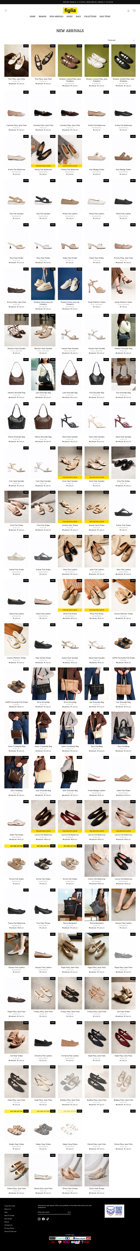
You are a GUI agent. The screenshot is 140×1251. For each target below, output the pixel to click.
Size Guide (8, 1219)
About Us (7, 1209)
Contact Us (8, 1225)
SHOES (69, 17)
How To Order (9, 1215)
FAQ (5, 1212)
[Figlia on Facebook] (43, 1219)
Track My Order (9, 1206)
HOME (32, 17)
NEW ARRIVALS (56, 17)
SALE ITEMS (105, 17)
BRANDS (42, 17)
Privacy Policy (9, 1228)
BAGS (78, 17)
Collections (90, 17)
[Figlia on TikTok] (47, 1219)
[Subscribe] (69, 1212)
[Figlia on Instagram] (39, 1219)
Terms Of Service (10, 1231)
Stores (6, 1222)
